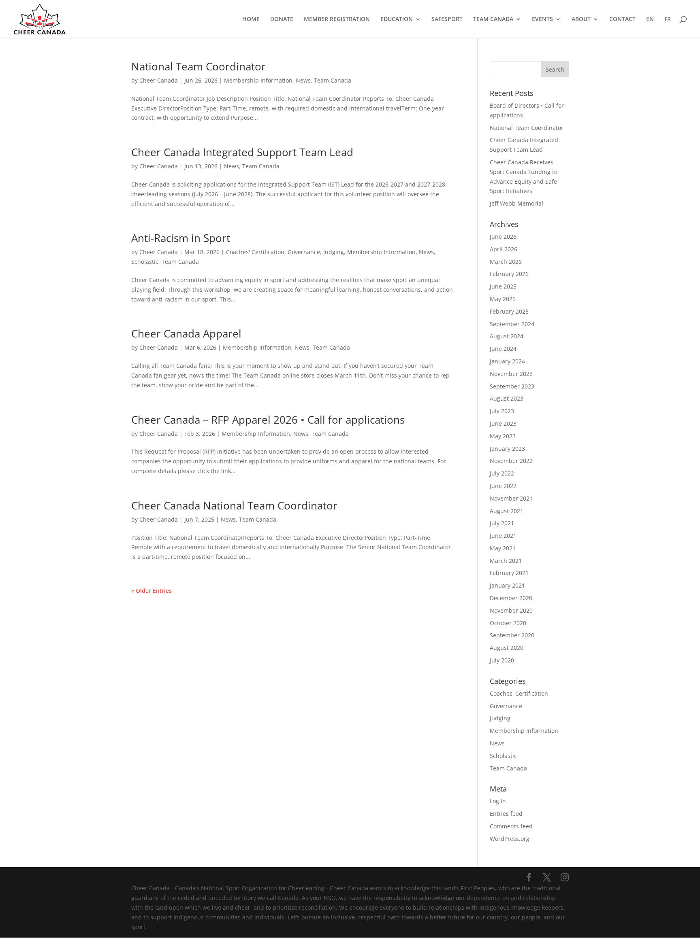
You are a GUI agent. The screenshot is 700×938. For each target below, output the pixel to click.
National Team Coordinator (198, 66)
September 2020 (512, 635)
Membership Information (258, 80)
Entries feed (506, 813)
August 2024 (506, 336)
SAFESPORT (447, 19)
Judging (333, 252)
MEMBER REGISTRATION (337, 19)
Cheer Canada (158, 80)
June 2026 (503, 236)
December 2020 (511, 598)
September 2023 (512, 386)
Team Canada (332, 80)
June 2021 (503, 535)
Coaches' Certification (255, 252)
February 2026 (509, 274)
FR (667, 19)
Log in (498, 801)
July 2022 (502, 473)
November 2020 (511, 610)
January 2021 (507, 585)
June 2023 (503, 423)
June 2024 (503, 348)
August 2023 (506, 398)
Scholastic (144, 261)
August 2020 (506, 648)
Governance (304, 252)
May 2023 (503, 436)
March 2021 (506, 560)
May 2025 (503, 299)
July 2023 (502, 411)
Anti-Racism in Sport (180, 238)
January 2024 (507, 361)
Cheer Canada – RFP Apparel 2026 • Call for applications (268, 419)
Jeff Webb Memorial (516, 203)
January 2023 (507, 448)
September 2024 (512, 324)
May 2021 (503, 548)
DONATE (281, 19)
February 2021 (509, 573)
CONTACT (622, 19)
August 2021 (506, 511)
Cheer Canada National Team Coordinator (234, 505)
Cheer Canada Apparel (186, 333)
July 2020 (502, 660)
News (303, 80)
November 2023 (511, 374)
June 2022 (503, 486)
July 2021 (502, 523)
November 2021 (511, 498)
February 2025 (509, 311)
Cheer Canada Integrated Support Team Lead (242, 152)
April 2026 (503, 249)
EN (650, 19)
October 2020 (508, 623)
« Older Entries (151, 590)
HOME (251, 19)
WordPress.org (509, 839)
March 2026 (506, 261)
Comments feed (511, 826)
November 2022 (511, 461)
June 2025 (503, 286)
